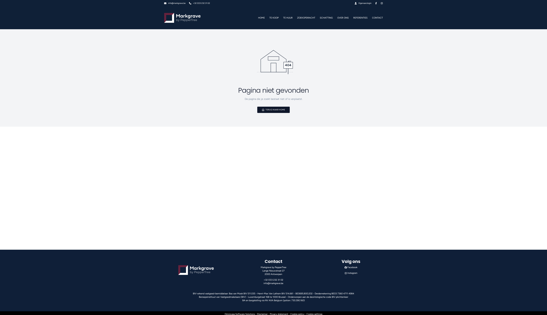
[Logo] (182, 18)
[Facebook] (376, 3)
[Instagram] (382, 3)
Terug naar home (275, 110)
